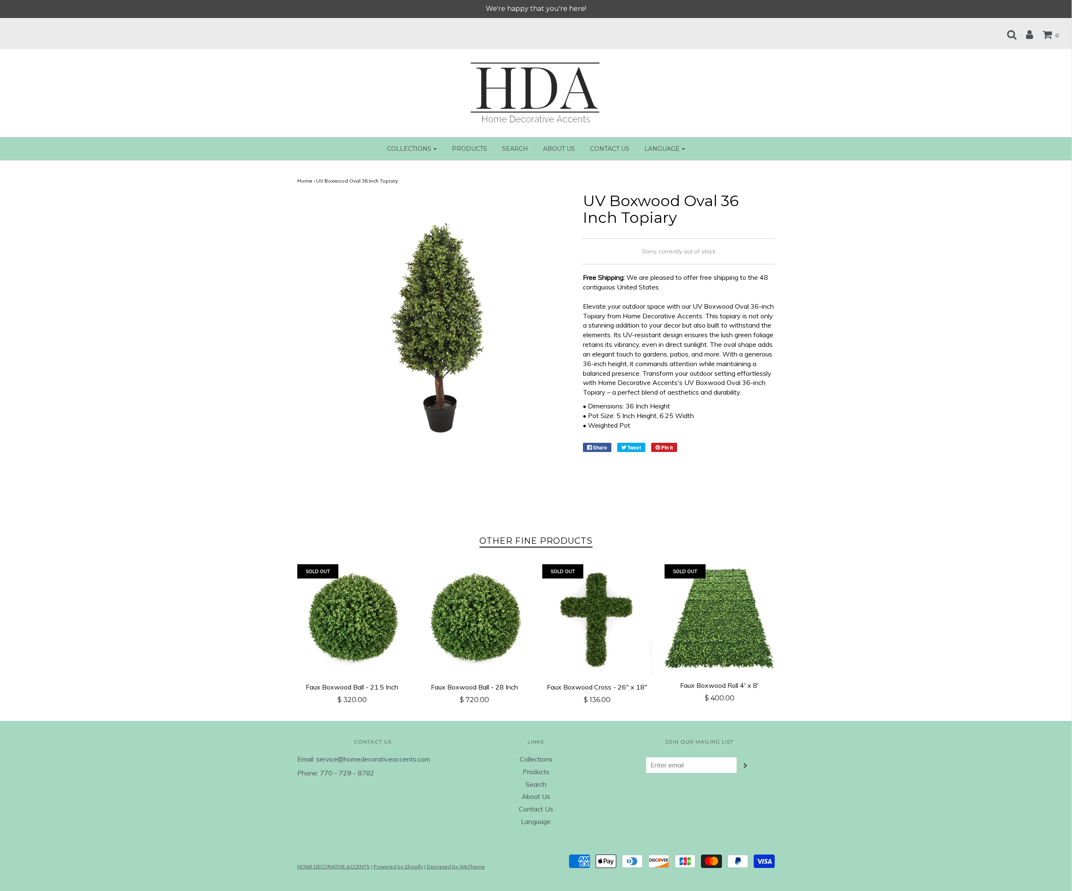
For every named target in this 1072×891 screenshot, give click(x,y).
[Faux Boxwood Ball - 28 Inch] (475, 619)
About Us (559, 148)
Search (515, 148)
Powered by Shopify (398, 866)
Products (469, 148)
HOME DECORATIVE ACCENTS (333, 866)
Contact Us (609, 148)
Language (536, 821)
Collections (536, 759)
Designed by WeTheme (456, 866)
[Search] (1007, 34)
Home (304, 181)
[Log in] (1025, 34)
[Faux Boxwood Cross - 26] (597, 619)
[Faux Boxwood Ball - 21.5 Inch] (352, 619)
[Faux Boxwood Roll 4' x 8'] (720, 618)
